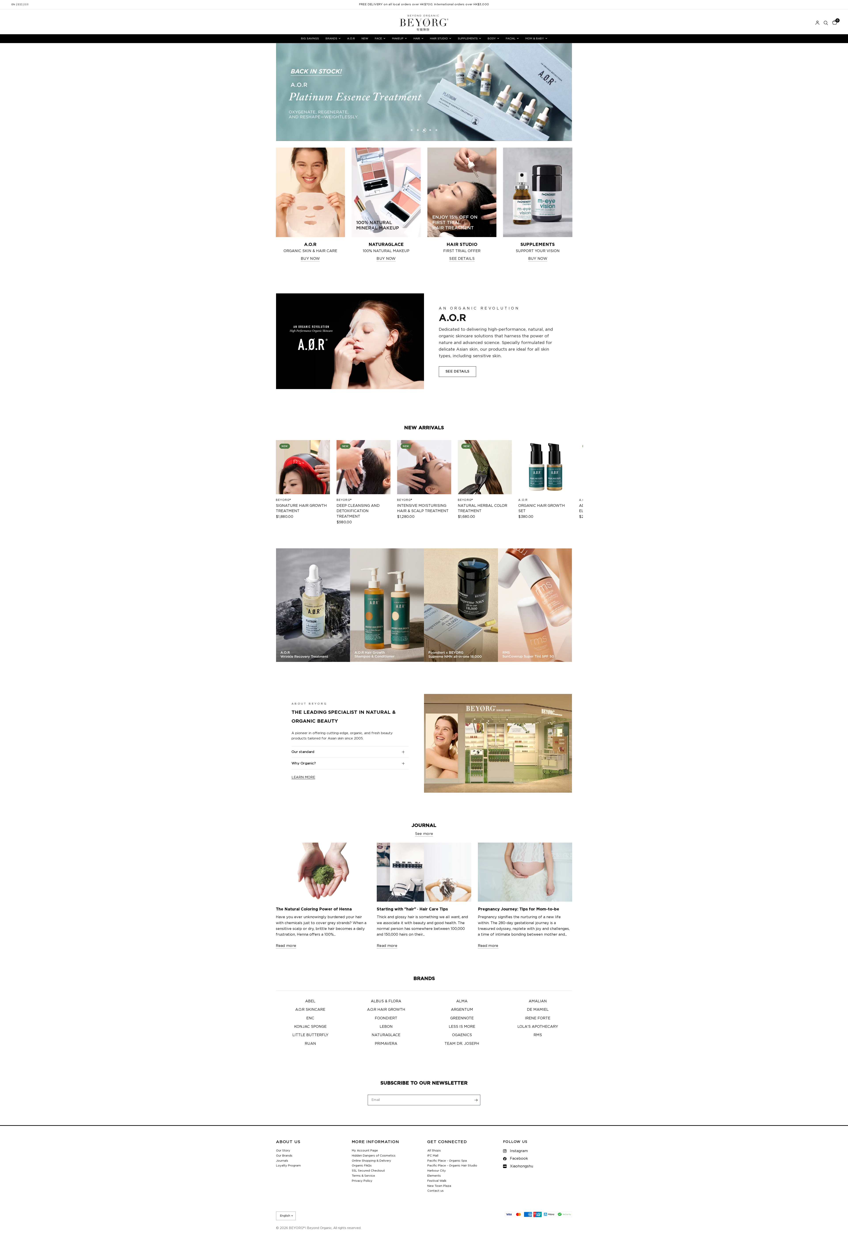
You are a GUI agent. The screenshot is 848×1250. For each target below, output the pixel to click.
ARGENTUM (462, 1009)
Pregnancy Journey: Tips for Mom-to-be (518, 909)
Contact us (435, 1190)
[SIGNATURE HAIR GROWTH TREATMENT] (303, 467)
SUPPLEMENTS (468, 38)
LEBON (386, 1026)
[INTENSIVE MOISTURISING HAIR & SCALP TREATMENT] (424, 467)
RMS (538, 1035)
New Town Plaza (439, 1186)
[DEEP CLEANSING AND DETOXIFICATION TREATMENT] (363, 467)
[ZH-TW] (19, 4)
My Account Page (365, 1150)
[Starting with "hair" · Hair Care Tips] (424, 872)
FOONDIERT (386, 1018)
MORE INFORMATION (375, 1142)
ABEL (310, 1001)
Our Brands (284, 1155)
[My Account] (817, 22)
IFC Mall (432, 1155)
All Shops (434, 1150)
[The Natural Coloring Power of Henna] (323, 872)
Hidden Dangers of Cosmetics (374, 1155)
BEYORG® (283, 499)
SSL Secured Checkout (368, 1170)
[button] (457, 371)
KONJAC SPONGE (310, 1026)
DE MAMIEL (538, 1009)
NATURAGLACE (386, 1035)
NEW (365, 38)
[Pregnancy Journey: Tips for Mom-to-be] (525, 872)
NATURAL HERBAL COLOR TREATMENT (482, 508)
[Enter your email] (475, 1100)
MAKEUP (397, 38)
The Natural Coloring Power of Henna (314, 909)
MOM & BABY (534, 38)
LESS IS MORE (462, 1026)
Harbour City (436, 1170)
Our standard (303, 752)
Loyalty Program (288, 1165)
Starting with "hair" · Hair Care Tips (412, 909)
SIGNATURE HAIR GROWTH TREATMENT (301, 508)
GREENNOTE (462, 1018)
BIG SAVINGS (310, 38)
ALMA (462, 1001)
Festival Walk (436, 1181)
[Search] (826, 22)
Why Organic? (304, 763)
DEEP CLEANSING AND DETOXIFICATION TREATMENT (357, 511)
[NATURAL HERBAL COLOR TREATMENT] (485, 467)
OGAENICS (462, 1035)
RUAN (310, 1043)
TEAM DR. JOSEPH (462, 1043)
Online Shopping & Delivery (371, 1160)
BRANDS (331, 38)
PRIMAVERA (386, 1043)
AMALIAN (538, 1001)
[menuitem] (310, 38)
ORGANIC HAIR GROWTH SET (541, 508)
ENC (310, 1018)
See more (424, 834)
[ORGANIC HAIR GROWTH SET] (545, 467)
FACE (378, 38)
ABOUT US (288, 1142)
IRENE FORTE (537, 1018)
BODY (492, 38)
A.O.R (351, 38)
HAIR (416, 38)
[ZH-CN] (26, 4)
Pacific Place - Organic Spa (447, 1160)
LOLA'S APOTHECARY (537, 1026)
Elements (434, 1175)
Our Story (283, 1150)
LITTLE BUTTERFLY (310, 1035)
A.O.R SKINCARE (310, 1009)
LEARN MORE (303, 777)
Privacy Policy (362, 1181)
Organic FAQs (362, 1165)
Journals (282, 1160)
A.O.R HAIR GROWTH (386, 1009)
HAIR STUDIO (439, 38)
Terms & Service (363, 1175)
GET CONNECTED (447, 1142)
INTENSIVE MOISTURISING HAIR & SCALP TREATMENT (423, 508)
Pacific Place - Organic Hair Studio (452, 1165)
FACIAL (510, 38)
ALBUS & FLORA (386, 1001)
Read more (286, 946)
